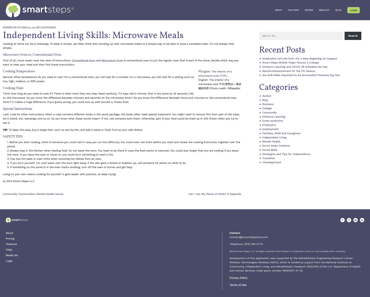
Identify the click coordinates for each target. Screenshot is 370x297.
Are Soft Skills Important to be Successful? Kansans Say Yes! (301, 75)
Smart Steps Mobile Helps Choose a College (290, 62)
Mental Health (271, 141)
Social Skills (269, 149)
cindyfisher (48, 27)
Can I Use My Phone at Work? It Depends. (215, 193)
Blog (338, 10)
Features (293, 10)
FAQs (9, 249)
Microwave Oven (112, 60)
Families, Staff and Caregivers (281, 133)
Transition (268, 158)
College (267, 108)
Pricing (309, 10)
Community (269, 112)
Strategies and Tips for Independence (286, 153)
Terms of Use (238, 284)
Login (353, 10)
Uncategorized (271, 162)
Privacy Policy (238, 277)
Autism (266, 95)
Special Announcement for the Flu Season (288, 70)
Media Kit (324, 10)
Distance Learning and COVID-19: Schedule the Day (295, 66)
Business (268, 104)
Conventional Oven (83, 60)
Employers (269, 124)
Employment (270, 129)
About (278, 10)
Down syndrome (272, 120)
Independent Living (274, 137)
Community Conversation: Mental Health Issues (33, 193)
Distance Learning (273, 116)
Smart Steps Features (276, 145)
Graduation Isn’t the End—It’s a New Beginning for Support (299, 58)
